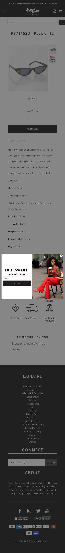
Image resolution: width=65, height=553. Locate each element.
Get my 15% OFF (17, 283)
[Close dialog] (61, 255)
